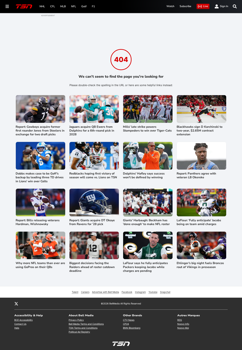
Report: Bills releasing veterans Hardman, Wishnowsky (38, 222)
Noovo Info (183, 324)
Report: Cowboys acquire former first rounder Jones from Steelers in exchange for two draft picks (40, 130)
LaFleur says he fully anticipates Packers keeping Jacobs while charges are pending (145, 267)
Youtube (152, 292)
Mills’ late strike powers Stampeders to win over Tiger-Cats (147, 129)
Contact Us (20, 324)
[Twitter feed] (16, 304)
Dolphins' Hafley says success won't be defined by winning (144, 175)
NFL (73, 6)
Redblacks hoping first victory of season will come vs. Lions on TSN (93, 175)
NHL (42, 6)
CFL (52, 6)
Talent (75, 292)
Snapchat (165, 292)
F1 (93, 6)
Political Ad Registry (79, 331)
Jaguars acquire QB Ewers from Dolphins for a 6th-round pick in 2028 (91, 130)
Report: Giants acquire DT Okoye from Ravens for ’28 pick (92, 222)
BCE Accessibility (23, 320)
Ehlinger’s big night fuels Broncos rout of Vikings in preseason (200, 265)
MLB (63, 6)
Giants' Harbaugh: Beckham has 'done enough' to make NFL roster (146, 222)
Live (205, 6)
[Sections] (7, 6)
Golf (84, 6)
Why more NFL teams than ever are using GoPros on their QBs (40, 265)
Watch (170, 6)
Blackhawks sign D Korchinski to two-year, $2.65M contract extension (199, 130)
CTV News (128, 320)
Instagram (140, 292)
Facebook (127, 292)
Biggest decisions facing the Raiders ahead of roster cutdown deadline (92, 267)
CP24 (126, 324)
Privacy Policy (76, 320)
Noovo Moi (183, 327)
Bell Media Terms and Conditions (86, 324)
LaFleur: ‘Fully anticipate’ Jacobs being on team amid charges (199, 222)
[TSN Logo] (24, 6)
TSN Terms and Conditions (83, 327)
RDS (179, 320)
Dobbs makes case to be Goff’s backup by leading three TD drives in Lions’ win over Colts (40, 177)
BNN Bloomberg (131, 327)
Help (16, 327)
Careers (85, 292)
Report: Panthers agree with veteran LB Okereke (196, 175)
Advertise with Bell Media (105, 292)
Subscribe (185, 6)
